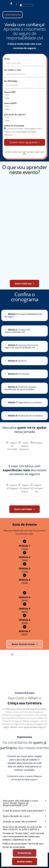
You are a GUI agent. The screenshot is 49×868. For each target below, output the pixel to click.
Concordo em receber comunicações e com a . (23, 131)
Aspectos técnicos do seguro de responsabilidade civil (21, 346)
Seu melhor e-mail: (12, 70)
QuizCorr (17, 360)
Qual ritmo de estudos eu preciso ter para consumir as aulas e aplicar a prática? (22, 829)
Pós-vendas (18, 373)
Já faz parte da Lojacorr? (15, 114)
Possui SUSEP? (10, 103)
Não (7, 98)
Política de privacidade (15, 843)
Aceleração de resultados (25, 415)
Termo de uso (35, 843)
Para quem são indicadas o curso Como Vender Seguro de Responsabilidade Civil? (20, 803)
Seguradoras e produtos (25, 402)
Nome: (7, 59)
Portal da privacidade (14, 846)
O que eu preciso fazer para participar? (23, 810)
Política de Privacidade (14, 126)
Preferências (24, 853)
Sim (7, 95)
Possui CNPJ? (10, 92)
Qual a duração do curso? (16, 816)
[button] (24, 315)
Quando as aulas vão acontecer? (20, 821)
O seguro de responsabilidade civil (17, 330)
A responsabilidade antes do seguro (23, 315)
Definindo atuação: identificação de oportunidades (20, 388)
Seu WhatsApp (10, 81)
